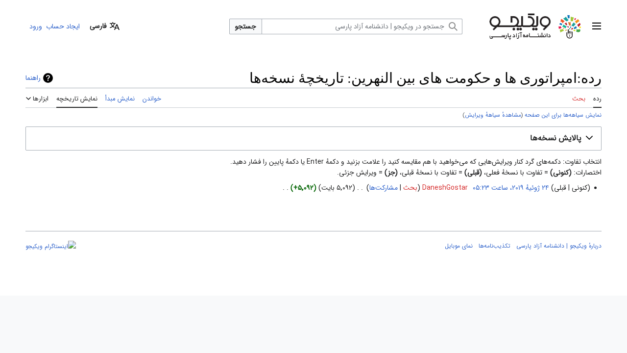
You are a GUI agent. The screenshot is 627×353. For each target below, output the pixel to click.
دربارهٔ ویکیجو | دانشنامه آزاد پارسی (559, 246)
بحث (410, 187)
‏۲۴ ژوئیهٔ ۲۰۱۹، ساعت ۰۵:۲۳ (511, 187)
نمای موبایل (459, 246)
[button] (596, 26)
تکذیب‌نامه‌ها (494, 246)
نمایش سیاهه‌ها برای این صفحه (563, 115)
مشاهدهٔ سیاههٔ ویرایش (493, 115)
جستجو (245, 26)
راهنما (33, 78)
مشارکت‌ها (383, 187)
